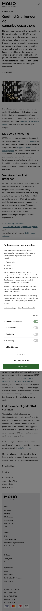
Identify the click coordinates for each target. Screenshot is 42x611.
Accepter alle (21, 367)
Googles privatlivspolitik (26, 308)
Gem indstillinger (21, 360)
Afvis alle (21, 354)
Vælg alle (35, 315)
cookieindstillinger (10, 308)
